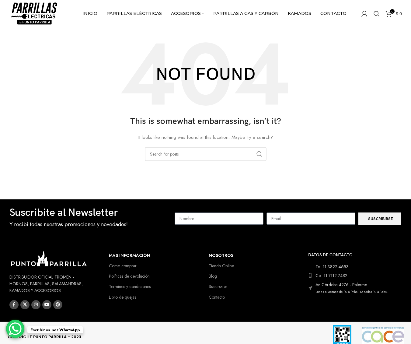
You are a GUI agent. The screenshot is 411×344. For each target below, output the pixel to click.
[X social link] (25, 304)
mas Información (129, 255)
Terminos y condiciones (130, 286)
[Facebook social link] (14, 304)
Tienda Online (221, 266)
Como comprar (123, 266)
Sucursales (218, 286)
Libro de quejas (122, 297)
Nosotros (221, 255)
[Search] (377, 14)
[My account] (364, 14)
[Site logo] (34, 13)
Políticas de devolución (129, 276)
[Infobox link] (89, 219)
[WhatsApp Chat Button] (15, 329)
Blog (213, 276)
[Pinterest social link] (57, 304)
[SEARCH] (259, 154)
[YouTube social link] (46, 304)
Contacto (217, 297)
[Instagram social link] (35, 304)
